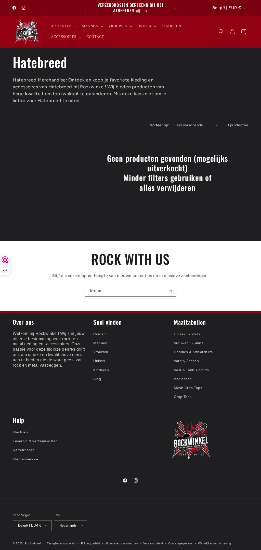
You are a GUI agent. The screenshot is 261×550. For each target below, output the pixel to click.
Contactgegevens (180, 543)
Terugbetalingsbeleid (61, 543)
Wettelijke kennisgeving (214, 543)
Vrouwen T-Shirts (188, 343)
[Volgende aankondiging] (175, 8)
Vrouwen (100, 352)
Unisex (99, 361)
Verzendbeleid (153, 543)
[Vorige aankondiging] (85, 8)
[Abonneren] (170, 291)
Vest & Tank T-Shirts (191, 370)
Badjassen (183, 379)
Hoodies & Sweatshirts (193, 352)
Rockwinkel (33, 543)
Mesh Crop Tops (188, 388)
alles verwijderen (167, 187)
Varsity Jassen (186, 361)
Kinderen (101, 370)
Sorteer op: (159, 125)
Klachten (20, 432)
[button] (63, 26)
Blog (97, 379)
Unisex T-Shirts (187, 334)
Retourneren (24, 450)
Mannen (100, 343)
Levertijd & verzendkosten (35, 441)
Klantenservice (25, 459)
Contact (100, 334)
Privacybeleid (90, 543)
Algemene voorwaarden (121, 543)
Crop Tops (183, 397)
